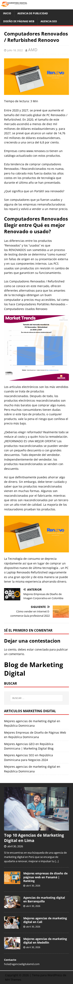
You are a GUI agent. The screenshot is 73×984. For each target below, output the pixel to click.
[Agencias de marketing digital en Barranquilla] (12, 906)
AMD (33, 49)
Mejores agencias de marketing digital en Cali (45, 920)
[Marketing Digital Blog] (36, 7)
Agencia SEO (49, 21)
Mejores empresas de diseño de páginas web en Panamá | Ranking (45, 877)
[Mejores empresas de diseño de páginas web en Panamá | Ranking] (12, 882)
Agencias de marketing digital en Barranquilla (44, 899)
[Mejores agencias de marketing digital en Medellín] (12, 947)
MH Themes (13, 980)
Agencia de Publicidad (32, 13)
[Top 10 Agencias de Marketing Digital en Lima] (36, 828)
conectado (42, 649)
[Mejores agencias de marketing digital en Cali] (12, 926)
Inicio (7, 13)
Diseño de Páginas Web (18, 21)
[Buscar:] (36, 698)
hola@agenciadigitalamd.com (22, 964)
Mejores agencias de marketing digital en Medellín (45, 940)
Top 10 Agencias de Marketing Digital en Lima (34, 837)
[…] (57, 861)
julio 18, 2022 (15, 50)
